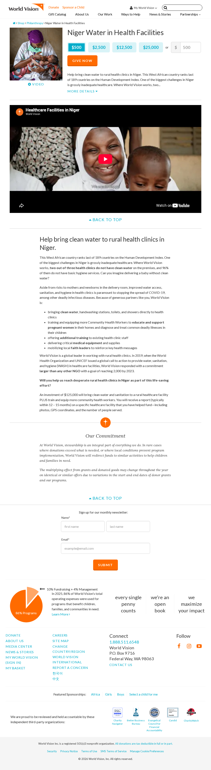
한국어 (58, 673)
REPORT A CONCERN (70, 668)
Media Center (19, 646)
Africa (95, 694)
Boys (120, 694)
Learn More (60, 614)
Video (37, 84)
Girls (108, 694)
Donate (53, 7)
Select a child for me (143, 694)
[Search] (165, 8)
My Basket (16, 668)
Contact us (120, 665)
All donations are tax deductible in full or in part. (144, 743)
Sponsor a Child (73, 7)
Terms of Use (89, 751)
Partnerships (189, 14)
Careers (60, 635)
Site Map (61, 641)
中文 (56, 679)
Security (52, 751)
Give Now (82, 61)
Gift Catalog (57, 14)
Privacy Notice (69, 751)
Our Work (105, 14)
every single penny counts (128, 603)
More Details (81, 91)
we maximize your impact (191, 603)
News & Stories (160, 14)
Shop (21, 23)
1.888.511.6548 (124, 641)
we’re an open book (160, 603)
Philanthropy (35, 23)
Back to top (106, 219)
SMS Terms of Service (114, 751)
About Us (82, 14)
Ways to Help (130, 14)
